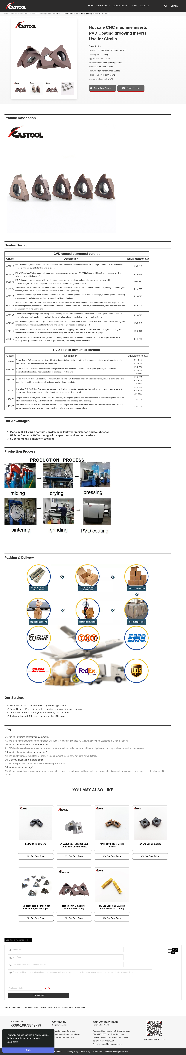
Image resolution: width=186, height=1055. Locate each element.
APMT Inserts (80, 1007)
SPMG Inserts (67, 1007)
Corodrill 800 (27, 1007)
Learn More (12, 1042)
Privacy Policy (97, 1052)
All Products (102, 6)
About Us (144, 6)
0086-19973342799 (26, 1025)
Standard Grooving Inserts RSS (116, 1052)
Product (13, 14)
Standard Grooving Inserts (41, 14)
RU (176, 6)
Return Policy (85, 1052)
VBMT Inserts (40, 1007)
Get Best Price (38, 856)
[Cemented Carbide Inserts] (16, 8)
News (135, 6)
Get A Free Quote (102, 88)
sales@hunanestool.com (69, 1034)
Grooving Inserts (24, 14)
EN (172, 6)
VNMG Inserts (54, 1007)
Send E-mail (132, 88)
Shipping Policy (72, 1052)
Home (91, 6)
